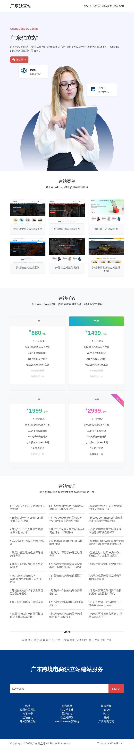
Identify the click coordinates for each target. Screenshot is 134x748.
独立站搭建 (67, 709)
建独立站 (28, 717)
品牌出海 (67, 713)
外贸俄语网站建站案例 (67, 229)
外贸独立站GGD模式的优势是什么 (66, 603)
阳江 (54, 640)
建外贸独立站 (28, 721)
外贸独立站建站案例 (67, 267)
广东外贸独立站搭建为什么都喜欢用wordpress (105, 603)
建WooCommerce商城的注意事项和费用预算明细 (106, 519)
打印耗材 (67, 705)
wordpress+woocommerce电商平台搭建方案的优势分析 (106, 542)
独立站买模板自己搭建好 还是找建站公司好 (105, 615)
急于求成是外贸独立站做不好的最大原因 (105, 577)
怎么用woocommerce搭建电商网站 (66, 542)
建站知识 (118, 5)
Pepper (106, 709)
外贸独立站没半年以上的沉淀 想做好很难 (26, 592)
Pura (106, 713)
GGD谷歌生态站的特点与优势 (27, 542)
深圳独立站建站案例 (106, 229)
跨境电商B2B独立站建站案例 (106, 269)
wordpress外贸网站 (67, 721)
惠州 (106, 717)
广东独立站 (20, 5)
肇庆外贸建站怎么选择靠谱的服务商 (26, 554)
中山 (60, 640)
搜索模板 (106, 705)
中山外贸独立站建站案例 (27, 229)
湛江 (48, 640)
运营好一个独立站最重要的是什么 (65, 592)
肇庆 (36, 640)
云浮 (24, 640)
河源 (78, 640)
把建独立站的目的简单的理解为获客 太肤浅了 (65, 615)
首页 (86, 5)
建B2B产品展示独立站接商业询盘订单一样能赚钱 (66, 530)
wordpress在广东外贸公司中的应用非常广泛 (105, 507)
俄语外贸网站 (28, 709)
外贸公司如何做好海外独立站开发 (26, 565)
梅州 (72, 640)
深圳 (103, 640)
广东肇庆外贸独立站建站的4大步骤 (27, 507)
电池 (27, 705)
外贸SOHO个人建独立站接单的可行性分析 (26, 530)
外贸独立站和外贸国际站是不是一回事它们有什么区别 (65, 565)
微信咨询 (20, 59)
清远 (30, 640)
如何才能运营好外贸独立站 (106, 564)
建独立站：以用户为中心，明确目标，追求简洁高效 (105, 554)
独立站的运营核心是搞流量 (27, 602)
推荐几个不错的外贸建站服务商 (65, 554)
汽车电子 (28, 713)
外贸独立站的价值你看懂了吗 (65, 577)
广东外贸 (95, 5)
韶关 (84, 640)
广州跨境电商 (106, 721)
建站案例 (107, 5)
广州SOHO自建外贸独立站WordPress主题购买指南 (65, 519)
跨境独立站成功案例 (28, 267)
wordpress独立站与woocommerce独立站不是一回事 (27, 578)
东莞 (66, 640)
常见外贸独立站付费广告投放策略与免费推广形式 (105, 592)
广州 (109, 640)
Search (116, 688)
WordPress (117, 743)
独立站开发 (67, 717)
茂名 (42, 640)
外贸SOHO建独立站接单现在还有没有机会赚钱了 (105, 530)
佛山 (90, 640)
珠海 (97, 640)
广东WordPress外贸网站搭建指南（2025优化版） (66, 507)
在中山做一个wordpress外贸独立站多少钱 (26, 519)
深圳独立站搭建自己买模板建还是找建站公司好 (26, 615)
